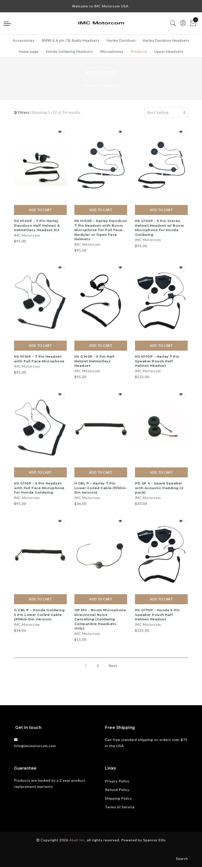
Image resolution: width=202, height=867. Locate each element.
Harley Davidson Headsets (166, 40)
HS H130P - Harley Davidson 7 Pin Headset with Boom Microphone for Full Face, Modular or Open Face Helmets (100, 230)
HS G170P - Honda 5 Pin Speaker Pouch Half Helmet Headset (157, 614)
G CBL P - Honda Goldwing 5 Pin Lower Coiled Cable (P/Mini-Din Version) (39, 614)
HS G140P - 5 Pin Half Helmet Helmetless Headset (94, 361)
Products (139, 51)
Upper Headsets (168, 51)
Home (90, 85)
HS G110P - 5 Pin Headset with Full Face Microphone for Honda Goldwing (39, 487)
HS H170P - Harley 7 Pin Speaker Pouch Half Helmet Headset (157, 361)
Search (182, 858)
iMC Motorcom (27, 235)
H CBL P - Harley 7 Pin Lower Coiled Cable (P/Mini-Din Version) (100, 487)
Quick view (60, 132)
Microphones (112, 51)
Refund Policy (117, 790)
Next (113, 666)
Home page (29, 51)
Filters (23, 112)
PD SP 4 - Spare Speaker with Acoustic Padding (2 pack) (159, 487)
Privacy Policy (117, 781)
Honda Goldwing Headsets (69, 51)
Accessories (23, 40)
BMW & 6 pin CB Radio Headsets (71, 40)
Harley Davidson (121, 40)
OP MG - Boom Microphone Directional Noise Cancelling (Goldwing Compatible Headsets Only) (100, 619)
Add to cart (40, 210)
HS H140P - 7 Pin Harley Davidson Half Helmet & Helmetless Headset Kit (37, 225)
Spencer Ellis (154, 840)
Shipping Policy (118, 798)
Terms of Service (120, 807)
